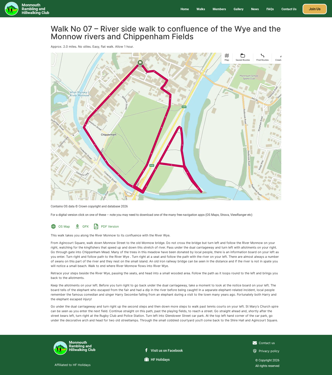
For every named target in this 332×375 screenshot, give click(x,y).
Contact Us (288, 9)
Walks (201, 9)
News (255, 9)
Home (185, 9)
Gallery (238, 9)
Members (219, 9)
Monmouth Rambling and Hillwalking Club (35, 9)
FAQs (270, 9)
